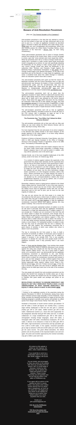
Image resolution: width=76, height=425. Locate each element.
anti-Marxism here (56, 90)
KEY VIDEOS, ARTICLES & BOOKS (31, 16)
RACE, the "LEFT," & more (31, 25)
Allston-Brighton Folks (31, 17)
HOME (31, 15)
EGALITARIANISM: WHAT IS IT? (31, 22)
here (23, 44)
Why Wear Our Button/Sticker (31, 18)
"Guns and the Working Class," (37, 245)
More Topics (31, 26)
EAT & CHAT (31, 19)
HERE (58, 287)
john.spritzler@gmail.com (38, 401)
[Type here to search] (39, 13)
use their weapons (43, 200)
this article (55, 70)
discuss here (48, 49)
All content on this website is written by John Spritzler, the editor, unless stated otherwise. (38, 348)
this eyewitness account (29, 103)
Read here (25, 46)
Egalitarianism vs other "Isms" (31, 23)
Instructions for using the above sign (38, 412)
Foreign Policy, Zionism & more (31, 24)
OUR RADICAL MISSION (31, 21)
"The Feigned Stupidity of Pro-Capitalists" (46, 34)
